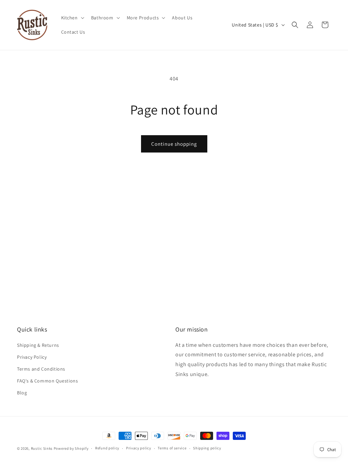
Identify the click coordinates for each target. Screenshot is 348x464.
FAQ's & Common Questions (47, 381)
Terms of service (172, 448)
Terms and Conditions (41, 369)
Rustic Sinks (42, 448)
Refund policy (107, 448)
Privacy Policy (32, 357)
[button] (72, 18)
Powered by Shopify (71, 448)
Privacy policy (138, 448)
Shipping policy (207, 448)
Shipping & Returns (38, 345)
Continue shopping (174, 144)
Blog (22, 393)
